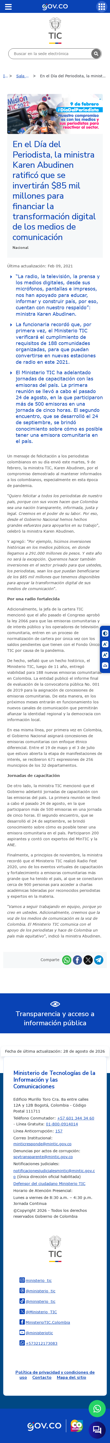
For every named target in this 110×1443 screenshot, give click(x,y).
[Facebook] (77, 959)
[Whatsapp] (66, 959)
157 (58, 1131)
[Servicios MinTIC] (101, 6)
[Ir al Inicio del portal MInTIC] (55, 30)
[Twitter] (88, 959)
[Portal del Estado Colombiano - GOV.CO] (55, 6)
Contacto (42, 1377)
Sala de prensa (27, 76)
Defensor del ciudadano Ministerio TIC (49, 1183)
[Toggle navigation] (8, 6)
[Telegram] (98, 959)
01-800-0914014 (62, 1124)
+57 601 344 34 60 (75, 1118)
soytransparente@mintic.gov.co (43, 1156)
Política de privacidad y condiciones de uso (55, 1374)
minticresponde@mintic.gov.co (42, 1144)
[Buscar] (96, 54)
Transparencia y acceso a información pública (55, 1018)
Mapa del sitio (71, 1377)
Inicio (8, 76)
